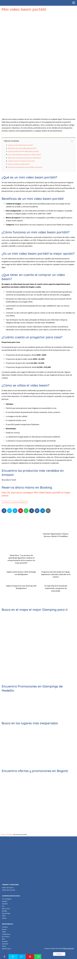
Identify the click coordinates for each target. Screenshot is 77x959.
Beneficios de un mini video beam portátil (22, 148)
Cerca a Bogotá (6, 899)
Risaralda (5, 941)
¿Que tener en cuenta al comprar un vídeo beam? (24, 158)
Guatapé (4, 901)
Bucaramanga (6, 913)
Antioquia (5, 927)
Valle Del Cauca (6, 948)
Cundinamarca (6, 934)
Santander (5, 944)
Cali (3, 906)
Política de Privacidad (8, 890)
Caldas (4, 932)
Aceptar (59, 954)
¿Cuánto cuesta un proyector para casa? (21, 161)
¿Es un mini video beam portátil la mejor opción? (24, 155)
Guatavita (5, 904)
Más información (68, 948)
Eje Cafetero (6, 936)
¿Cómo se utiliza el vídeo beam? (19, 164)
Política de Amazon (7, 887)
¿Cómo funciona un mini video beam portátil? (23, 151)
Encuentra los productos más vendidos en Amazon (25, 167)
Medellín (4, 911)
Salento (4, 918)
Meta (3, 939)
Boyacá (4, 929)
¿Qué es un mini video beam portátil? (20, 145)
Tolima (4, 946)
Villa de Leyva (6, 908)
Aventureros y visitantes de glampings (15, 502)
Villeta (4, 916)
